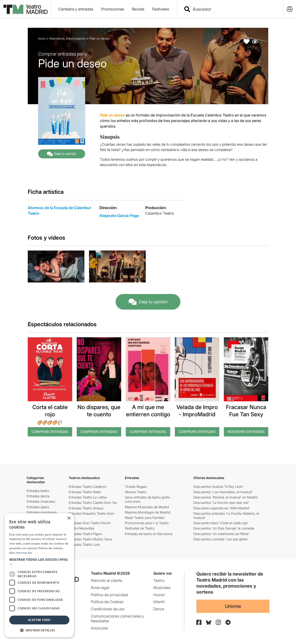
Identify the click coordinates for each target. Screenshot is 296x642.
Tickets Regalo (136, 487)
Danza (158, 609)
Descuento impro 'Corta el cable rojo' (220, 523)
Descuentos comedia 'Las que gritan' (220, 539)
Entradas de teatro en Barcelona (149, 534)
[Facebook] (198, 622)
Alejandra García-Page (119, 215)
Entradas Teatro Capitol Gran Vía (93, 502)
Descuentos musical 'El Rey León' (218, 487)
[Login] (290, 9)
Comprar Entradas (49, 431)
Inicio (42, 38)
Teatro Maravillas (81, 528)
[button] (39, 561)
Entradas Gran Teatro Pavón (90, 523)
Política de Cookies (107, 601)
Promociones (112, 9)
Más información (20, 553)
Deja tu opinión (65, 154)
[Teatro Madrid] (25, 9)
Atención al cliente (106, 580)
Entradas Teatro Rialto (85, 492)
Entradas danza (38, 496)
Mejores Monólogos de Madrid (147, 512)
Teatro (158, 580)
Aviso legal (100, 587)
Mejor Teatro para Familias (144, 518)
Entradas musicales (41, 501)
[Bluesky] (208, 622)
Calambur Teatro (159, 213)
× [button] (69, 518)
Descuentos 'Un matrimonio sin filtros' (221, 534)
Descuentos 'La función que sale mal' (221, 502)
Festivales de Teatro (139, 528)
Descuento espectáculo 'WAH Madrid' (221, 508)
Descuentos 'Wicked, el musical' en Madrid (225, 497)
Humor (159, 594)
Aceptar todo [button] (39, 620)
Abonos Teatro (135, 492)
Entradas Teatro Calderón (87, 487)
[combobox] (234, 9)
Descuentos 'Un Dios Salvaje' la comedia (223, 528)
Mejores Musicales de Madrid (147, 507)
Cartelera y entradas (75, 9)
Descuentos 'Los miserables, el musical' (223, 492)
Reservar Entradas (246, 431)
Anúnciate (99, 628)
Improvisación (76, 38)
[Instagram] (218, 622)
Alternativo (56, 38)
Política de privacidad (109, 594)
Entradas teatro (38, 491)
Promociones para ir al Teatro (147, 523)
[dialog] (39, 575)
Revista (138, 9)
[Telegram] (228, 622)
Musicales (161, 587)
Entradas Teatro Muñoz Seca (90, 539)
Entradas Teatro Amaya (86, 508)
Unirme (233, 606)
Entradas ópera (38, 507)
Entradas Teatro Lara (84, 544)
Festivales (160, 9)
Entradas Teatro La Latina (88, 497)
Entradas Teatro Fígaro (85, 534)
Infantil (159, 601)
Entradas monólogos (42, 512)
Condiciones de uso (107, 609)
